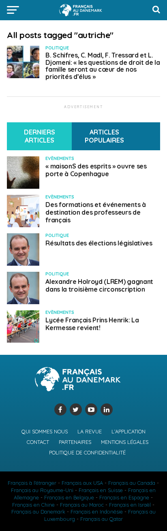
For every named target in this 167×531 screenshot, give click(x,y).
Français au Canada (131, 483)
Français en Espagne (124, 497)
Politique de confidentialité (87, 452)
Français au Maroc (82, 504)
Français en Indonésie (97, 511)
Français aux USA (82, 483)
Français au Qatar (101, 519)
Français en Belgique (69, 497)
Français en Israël (130, 504)
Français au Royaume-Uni (42, 490)
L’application (128, 431)
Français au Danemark (38, 511)
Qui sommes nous (44, 431)
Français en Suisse (101, 490)
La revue (89, 431)
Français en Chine (33, 504)
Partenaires (75, 442)
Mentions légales (124, 442)
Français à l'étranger (32, 483)
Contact (38, 442)
